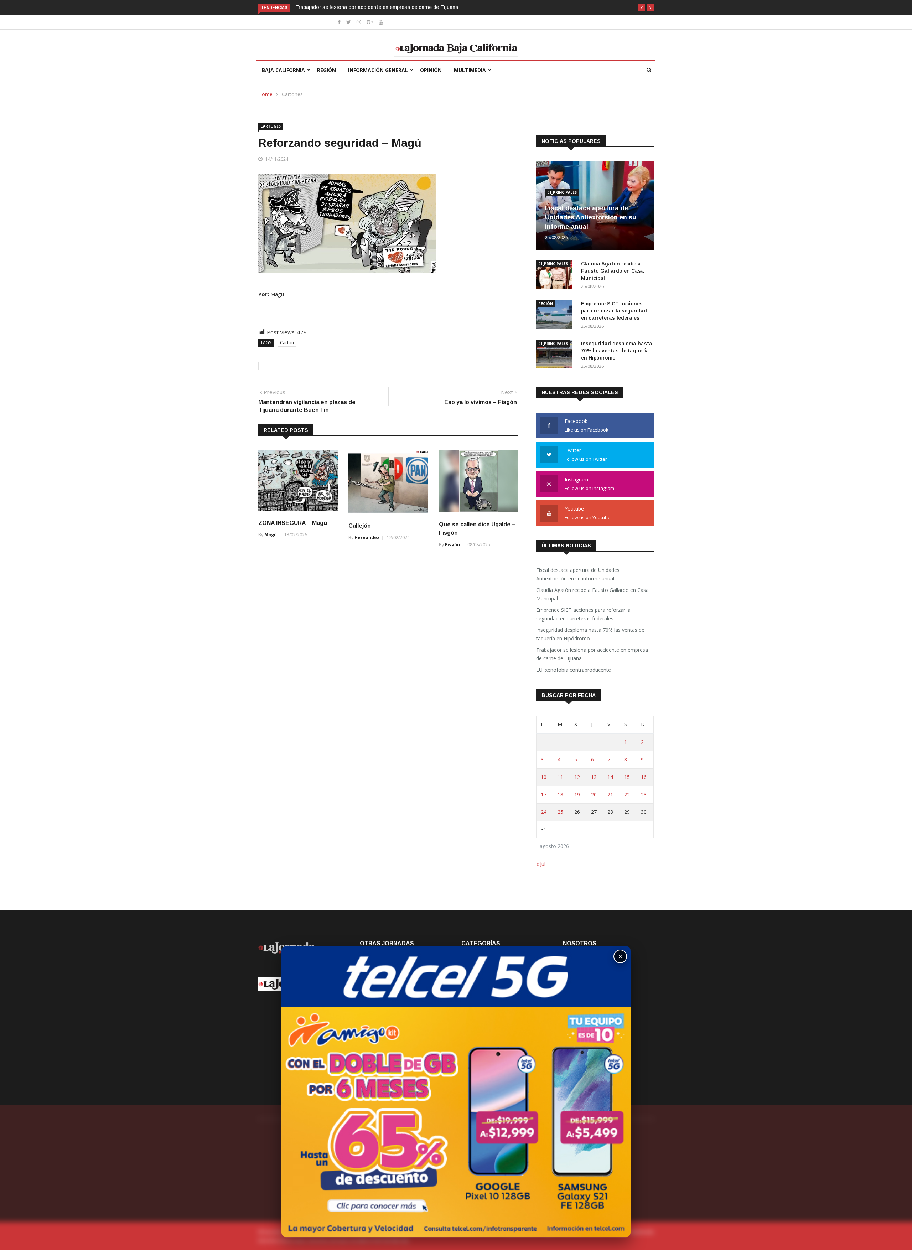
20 (594, 794)
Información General (378, 70)
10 (543, 777)
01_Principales (562, 192)
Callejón (359, 526)
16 (644, 777)
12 (577, 777)
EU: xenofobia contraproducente (573, 669)
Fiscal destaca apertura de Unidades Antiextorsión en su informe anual (590, 217)
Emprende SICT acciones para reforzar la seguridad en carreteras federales (614, 311)
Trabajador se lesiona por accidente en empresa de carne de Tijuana (377, 7)
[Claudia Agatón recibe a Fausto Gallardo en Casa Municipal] (555, 275)
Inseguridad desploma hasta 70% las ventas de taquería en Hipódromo (616, 351)
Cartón (287, 343)
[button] (641, 7)
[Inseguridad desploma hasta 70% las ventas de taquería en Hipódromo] (555, 355)
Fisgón (452, 545)
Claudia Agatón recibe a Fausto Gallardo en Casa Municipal (612, 271)
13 (594, 777)
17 (543, 794)
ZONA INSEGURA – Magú (292, 523)
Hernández (366, 537)
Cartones (292, 94)
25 (560, 812)
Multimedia (470, 70)
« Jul (540, 864)
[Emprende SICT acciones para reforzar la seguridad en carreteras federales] (555, 315)
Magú (270, 535)
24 (543, 812)
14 (610, 777)
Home (265, 94)
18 (560, 794)
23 (644, 794)
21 (610, 794)
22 (627, 794)
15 (627, 777)
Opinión (431, 70)
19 (577, 794)
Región (326, 70)
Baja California (283, 70)
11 (560, 777)
